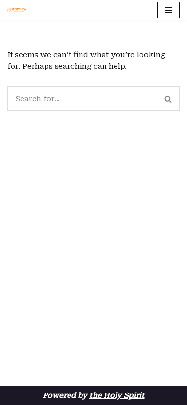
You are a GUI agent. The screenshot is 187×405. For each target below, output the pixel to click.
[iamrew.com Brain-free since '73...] (16, 10)
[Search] (168, 98)
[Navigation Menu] (168, 10)
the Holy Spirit (117, 395)
